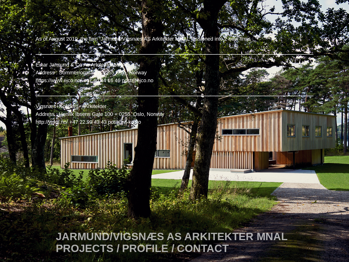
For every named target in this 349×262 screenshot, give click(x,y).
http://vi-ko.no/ (52, 122)
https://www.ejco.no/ (59, 80)
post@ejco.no (137, 80)
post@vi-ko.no (124, 122)
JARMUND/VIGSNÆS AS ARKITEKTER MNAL (172, 236)
